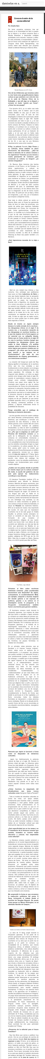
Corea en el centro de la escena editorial (23, 19)
